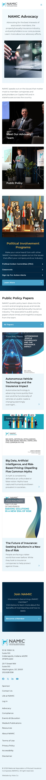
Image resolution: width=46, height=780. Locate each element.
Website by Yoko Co (10, 775)
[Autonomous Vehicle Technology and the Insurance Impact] (39, 404)
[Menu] (34, 4)
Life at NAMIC (8, 696)
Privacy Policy (8, 746)
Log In (4, 701)
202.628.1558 (7, 672)
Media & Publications (11, 723)
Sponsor (6, 686)
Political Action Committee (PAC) (17, 264)
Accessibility (7, 750)
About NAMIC (8, 733)
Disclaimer (7, 756)
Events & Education (11, 718)
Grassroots (7, 270)
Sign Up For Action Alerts (14, 275)
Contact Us (7, 691)
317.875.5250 (7, 659)
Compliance (7, 713)
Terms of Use (8, 741)
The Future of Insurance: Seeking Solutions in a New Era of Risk (23, 547)
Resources (7, 728)
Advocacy (6, 708)
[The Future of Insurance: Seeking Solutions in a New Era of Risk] (39, 565)
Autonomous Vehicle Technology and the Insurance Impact (19, 382)
